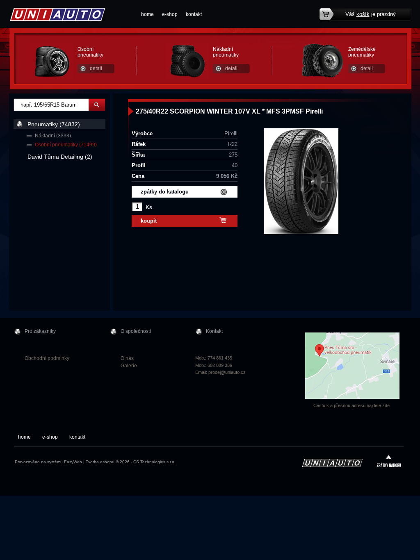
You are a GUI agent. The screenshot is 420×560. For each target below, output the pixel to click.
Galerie (129, 366)
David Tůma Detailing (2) (59, 156)
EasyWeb (73, 462)
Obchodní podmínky (47, 358)
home (147, 14)
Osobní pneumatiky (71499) (66, 145)
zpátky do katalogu (165, 192)
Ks (149, 207)
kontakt (194, 14)
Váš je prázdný (370, 14)
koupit (149, 221)
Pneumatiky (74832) (53, 124)
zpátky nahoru (389, 462)
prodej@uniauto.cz (227, 372)
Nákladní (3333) (53, 136)
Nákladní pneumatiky (226, 52)
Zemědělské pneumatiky (362, 52)
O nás (127, 358)
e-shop (170, 14)
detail (96, 68)
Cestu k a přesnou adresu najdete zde (351, 405)
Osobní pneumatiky (90, 52)
